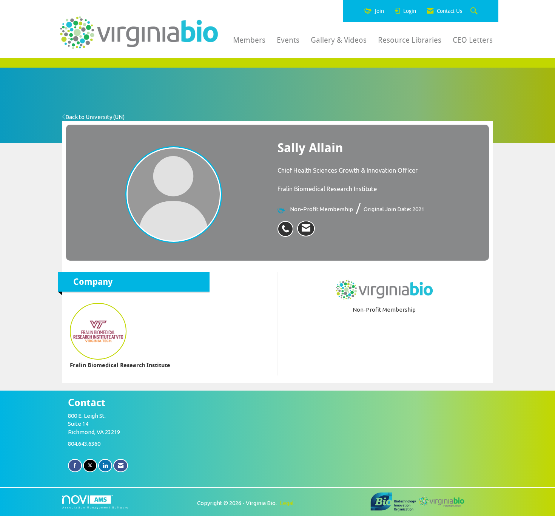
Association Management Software (95, 507)
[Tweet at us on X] (90, 465)
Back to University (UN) (95, 117)
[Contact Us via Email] (120, 465)
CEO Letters (473, 40)
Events (288, 40)
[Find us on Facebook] (75, 465)
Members (249, 40)
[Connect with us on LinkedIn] (105, 465)
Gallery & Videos (339, 40)
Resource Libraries (409, 40)
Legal (287, 503)
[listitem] (287, 224)
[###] (394, 501)
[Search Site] (474, 11)
